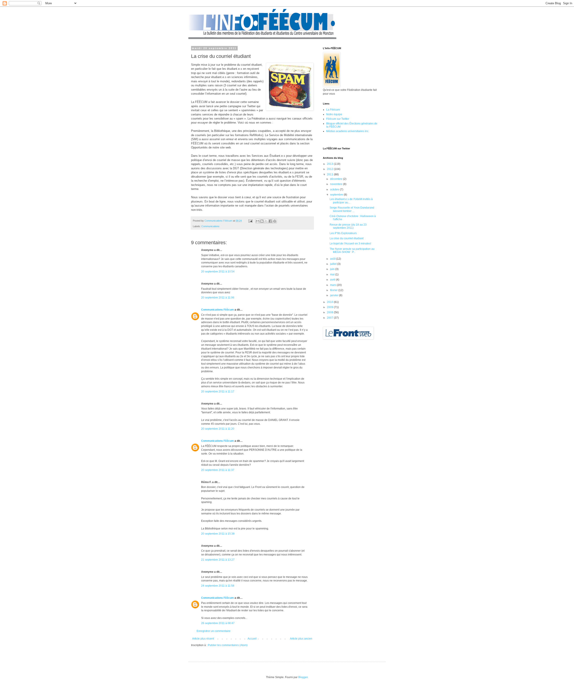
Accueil (252, 638)
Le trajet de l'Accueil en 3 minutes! (350, 243)
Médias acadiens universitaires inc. (347, 131)
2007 (330, 317)
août (333, 258)
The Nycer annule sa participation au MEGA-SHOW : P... (352, 250)
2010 (330, 302)
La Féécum (333, 109)
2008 (330, 312)
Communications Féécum (217, 309)
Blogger (303, 677)
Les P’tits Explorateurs (343, 233)
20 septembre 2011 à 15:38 (218, 533)
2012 (330, 169)
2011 (330, 174)
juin (332, 269)
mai (332, 274)
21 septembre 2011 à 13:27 (218, 559)
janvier (334, 295)
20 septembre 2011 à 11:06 (217, 297)
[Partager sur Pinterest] (274, 221)
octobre (335, 189)
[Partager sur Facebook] (270, 221)
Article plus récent (203, 638)
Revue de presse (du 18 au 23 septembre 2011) (348, 226)
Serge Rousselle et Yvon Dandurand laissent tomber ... (352, 209)
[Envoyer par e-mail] (257, 221)
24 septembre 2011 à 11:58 (217, 585)
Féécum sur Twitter (337, 118)
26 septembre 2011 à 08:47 (218, 623)
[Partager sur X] (266, 221)
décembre (336, 179)
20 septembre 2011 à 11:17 (217, 391)
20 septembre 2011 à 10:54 (218, 271)
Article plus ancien (301, 638)
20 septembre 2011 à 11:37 (217, 470)
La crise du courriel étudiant (346, 238)
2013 (330, 163)
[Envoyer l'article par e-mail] (250, 220)
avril (333, 279)
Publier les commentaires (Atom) (228, 645)
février (334, 290)
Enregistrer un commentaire (213, 631)
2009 (330, 307)
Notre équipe (334, 114)
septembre (337, 194)
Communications (210, 226)
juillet (333, 264)
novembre (336, 184)
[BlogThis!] (262, 221)
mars (333, 285)
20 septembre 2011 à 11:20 (217, 428)
